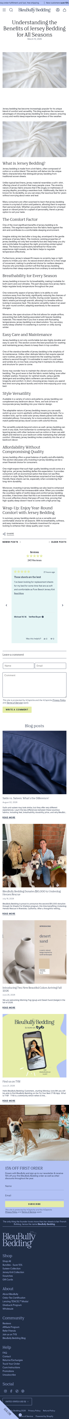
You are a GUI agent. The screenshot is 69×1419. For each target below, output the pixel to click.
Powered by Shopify (44, 1416)
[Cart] (64, 10)
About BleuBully (10, 1294)
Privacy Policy (59, 700)
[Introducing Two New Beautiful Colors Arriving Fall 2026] (34, 952)
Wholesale (8, 1309)
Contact (7, 1356)
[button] (9, 1409)
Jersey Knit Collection (13, 1272)
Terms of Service (15, 702)
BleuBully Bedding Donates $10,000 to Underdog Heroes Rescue (32, 893)
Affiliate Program (11, 1327)
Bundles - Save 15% (12, 1265)
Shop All (7, 1261)
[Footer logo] (19, 1239)
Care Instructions (11, 1367)
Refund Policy (49, 1410)
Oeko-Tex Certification (14, 1297)
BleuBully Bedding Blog (14, 1338)
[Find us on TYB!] (34, 1045)
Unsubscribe (9, 1375)
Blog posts (34, 725)
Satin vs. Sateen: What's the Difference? (26, 798)
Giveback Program (12, 1305)
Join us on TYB (10, 1334)
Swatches (8, 1276)
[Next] (62, 605)
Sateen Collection (12, 1268)
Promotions (8, 1371)
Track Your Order (11, 1364)
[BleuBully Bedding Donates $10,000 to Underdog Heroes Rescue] (34, 855)
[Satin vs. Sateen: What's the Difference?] (34, 762)
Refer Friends (9, 1331)
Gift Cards (8, 1279)
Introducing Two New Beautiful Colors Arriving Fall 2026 (32, 989)
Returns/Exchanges (13, 1360)
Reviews (7, 1323)
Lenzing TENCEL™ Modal (15, 1301)
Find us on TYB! (11, 1081)
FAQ (5, 1353)
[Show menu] (4, 10)
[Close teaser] (20, 1414)
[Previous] (6, 605)
